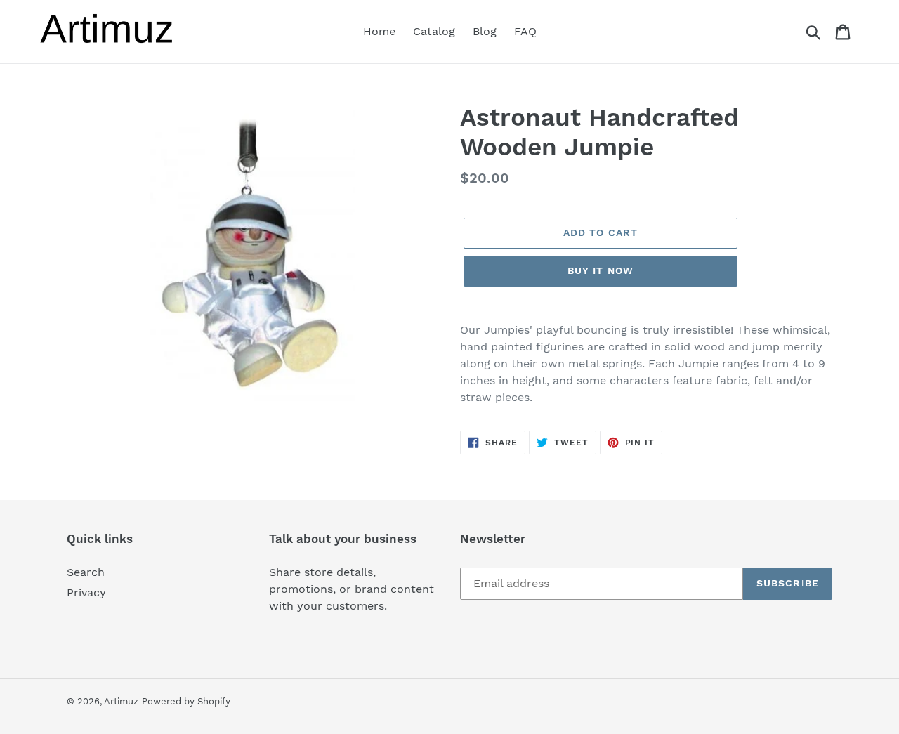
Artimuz (121, 701)
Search (86, 572)
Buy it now (600, 270)
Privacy (86, 592)
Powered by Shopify (186, 701)
